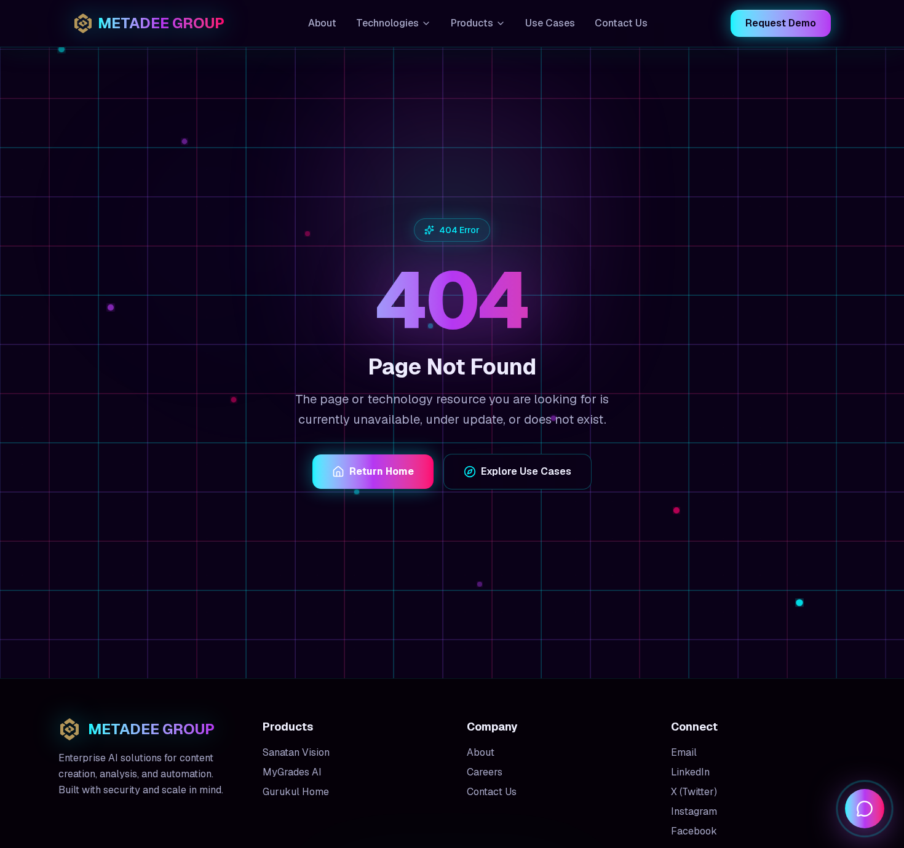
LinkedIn (690, 772)
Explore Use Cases (526, 471)
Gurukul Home (296, 791)
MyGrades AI (292, 772)
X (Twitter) (694, 791)
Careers (484, 772)
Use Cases (550, 23)
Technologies (387, 23)
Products (472, 23)
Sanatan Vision (296, 752)
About (322, 23)
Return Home (381, 471)
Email (684, 752)
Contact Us (621, 23)
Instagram (694, 811)
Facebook (694, 831)
